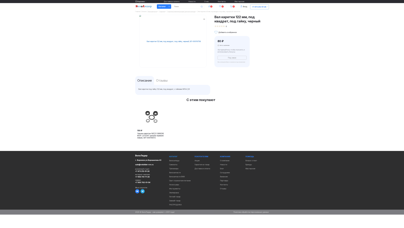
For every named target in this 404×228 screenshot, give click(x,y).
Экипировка (174, 193)
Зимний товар (174, 201)
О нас (206, 1)
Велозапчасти (175, 173)
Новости (191, 1)
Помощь (249, 156)
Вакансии (224, 177)
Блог (222, 169)
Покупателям (201, 156)
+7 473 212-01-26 (259, 7)
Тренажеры (173, 169)
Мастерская (239, 1)
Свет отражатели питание (180, 181)
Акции (197, 160)
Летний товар (174, 197)
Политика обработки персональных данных (251, 212)
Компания (225, 156)
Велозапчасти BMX (177, 177)
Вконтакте (137, 191)
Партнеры (224, 181)
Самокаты (173, 165)
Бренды (248, 165)
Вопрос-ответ (251, 160)
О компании (224, 160)
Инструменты (174, 189)
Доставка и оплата (171, 1)
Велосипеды (174, 160)
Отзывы (223, 189)
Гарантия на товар (202, 165)
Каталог (173, 156)
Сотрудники (225, 173)
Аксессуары (174, 185)
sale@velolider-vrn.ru (144, 165)
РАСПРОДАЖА (175, 205)
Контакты (222, 1)
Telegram (142, 191)
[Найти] (201, 6)
